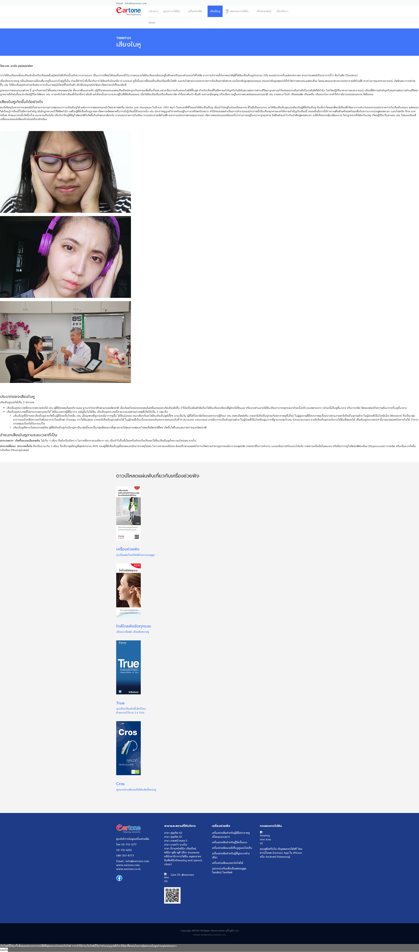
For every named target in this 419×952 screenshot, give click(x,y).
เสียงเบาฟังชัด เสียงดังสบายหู (132, 632)
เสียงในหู (215, 11)
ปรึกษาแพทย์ (263, 11)
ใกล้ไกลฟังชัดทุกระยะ (133, 626)
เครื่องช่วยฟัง (195, 11)
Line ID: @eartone (183, 875)
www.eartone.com (128, 865)
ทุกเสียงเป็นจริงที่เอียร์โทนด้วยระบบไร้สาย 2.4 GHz (131, 711)
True (120, 703)
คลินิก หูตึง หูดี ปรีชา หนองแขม (181, 852)
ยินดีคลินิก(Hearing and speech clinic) (183, 862)
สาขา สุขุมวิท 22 (173, 837)
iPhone (297, 853)
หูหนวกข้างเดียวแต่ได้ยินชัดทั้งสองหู (136, 790)
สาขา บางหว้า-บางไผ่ (175, 845)
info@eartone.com (137, 861)
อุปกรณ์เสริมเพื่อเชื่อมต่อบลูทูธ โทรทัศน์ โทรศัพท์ (229, 870)
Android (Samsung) (277, 857)
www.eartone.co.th (128, 869)
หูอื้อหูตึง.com (232, 931)
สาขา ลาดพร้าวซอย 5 (175, 841)
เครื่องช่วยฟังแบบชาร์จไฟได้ (227, 863)
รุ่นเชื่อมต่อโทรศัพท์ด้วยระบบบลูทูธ (135, 555)
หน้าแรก (153, 11)
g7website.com (219, 934)
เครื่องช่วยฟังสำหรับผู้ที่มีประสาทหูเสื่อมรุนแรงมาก (231, 835)
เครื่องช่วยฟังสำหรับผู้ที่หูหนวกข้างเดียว (231, 855)
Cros (120, 784)
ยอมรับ (4, 950)
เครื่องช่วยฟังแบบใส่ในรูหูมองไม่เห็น (232, 848)
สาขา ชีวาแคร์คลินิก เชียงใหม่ (180, 848)
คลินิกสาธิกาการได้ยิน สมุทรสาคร (182, 856)
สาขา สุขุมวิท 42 (173, 833)
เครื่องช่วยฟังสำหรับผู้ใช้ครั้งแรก (229, 842)
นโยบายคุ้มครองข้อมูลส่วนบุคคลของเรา (154, 946)
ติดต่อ (152, 23)
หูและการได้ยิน (171, 11)
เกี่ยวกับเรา (282, 11)
